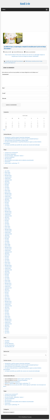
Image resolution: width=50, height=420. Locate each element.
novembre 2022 (8, 195)
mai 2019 (7, 257)
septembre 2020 (8, 233)
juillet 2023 (7, 183)
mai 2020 (7, 239)
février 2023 (7, 190)
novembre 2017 (8, 284)
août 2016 (7, 307)
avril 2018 (7, 277)
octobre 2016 (8, 304)
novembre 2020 (8, 230)
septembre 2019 (8, 251)
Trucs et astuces (19, 61)
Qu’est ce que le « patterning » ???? (12, 163)
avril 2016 (7, 313)
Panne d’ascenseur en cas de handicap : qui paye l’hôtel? (16, 140)
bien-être (11, 61)
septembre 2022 (8, 198)
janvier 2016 (7, 317)
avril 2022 (7, 205)
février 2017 (7, 298)
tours (14, 62)
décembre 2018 (8, 265)
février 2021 (7, 226)
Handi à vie (25, 3)
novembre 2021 (8, 213)
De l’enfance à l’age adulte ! (10, 154)
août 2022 (7, 199)
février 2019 (7, 262)
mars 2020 (7, 242)
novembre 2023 (8, 177)
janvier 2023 (7, 192)
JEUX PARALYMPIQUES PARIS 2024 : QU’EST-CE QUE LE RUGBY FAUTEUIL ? (22, 138)
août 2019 (7, 253)
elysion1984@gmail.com (18, 51)
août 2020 (7, 235)
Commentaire (5, 74)
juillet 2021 (7, 218)
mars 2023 (7, 189)
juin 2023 (7, 184)
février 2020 (7, 244)
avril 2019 (7, 259)
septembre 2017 (8, 287)
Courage (29, 416)
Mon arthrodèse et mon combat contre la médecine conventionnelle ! (19, 160)
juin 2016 (7, 310)
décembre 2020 (8, 229)
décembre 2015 (8, 319)
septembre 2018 (8, 269)
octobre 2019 (8, 250)
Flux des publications (9, 343)
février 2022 (7, 208)
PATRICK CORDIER (9, 383)
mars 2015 (7, 332)
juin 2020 (7, 238)
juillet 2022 (7, 200)
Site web (4, 98)
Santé (15, 61)
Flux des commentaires (10, 345)
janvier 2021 (7, 228)
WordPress (24, 416)
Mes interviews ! (8, 158)
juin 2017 (7, 292)
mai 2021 (7, 222)
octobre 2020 (8, 232)
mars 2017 (7, 296)
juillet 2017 (7, 290)
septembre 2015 (8, 323)
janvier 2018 (7, 281)
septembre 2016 (8, 305)
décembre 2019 (8, 247)
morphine (34, 61)
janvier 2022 (7, 209)
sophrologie (10, 62)
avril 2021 (7, 223)
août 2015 (7, 325)
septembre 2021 (8, 215)
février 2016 (7, 316)
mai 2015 (7, 329)
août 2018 (7, 271)
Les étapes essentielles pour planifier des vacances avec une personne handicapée (22, 144)
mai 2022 (7, 204)
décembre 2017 (8, 283)
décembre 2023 (8, 175)
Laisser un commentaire (30, 51)
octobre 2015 (8, 322)
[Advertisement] (25, 22)
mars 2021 (7, 224)
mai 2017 (7, 293)
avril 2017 (7, 295)
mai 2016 (7, 311)
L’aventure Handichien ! (10, 157)
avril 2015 (7, 331)
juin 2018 (7, 274)
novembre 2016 (8, 302)
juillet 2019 (7, 254)
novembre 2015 (8, 320)
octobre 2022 (8, 196)
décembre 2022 (8, 193)
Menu (4, 9)
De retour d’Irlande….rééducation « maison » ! (14, 155)
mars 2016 (7, 314)
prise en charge (39, 61)
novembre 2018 (8, 266)
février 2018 (7, 280)
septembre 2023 (8, 180)
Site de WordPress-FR (9, 346)
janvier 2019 (7, 263)
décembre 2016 (8, 301)
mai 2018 (7, 275)
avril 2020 (7, 241)
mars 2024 (7, 171)
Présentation (7, 161)
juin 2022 (7, 202)
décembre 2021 (8, 211)
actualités (7, 61)
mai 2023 (7, 185)
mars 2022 (7, 207)
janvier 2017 (7, 299)
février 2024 (7, 172)
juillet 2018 (7, 272)
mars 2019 (7, 260)
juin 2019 (7, 256)
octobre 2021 (8, 214)
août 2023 (7, 181)
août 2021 (7, 217)
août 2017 (7, 289)
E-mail (4, 93)
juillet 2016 (7, 308)
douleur (29, 61)
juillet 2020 (7, 237)
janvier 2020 (7, 245)
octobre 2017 (8, 286)
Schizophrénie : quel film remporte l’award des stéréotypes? (17, 137)
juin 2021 (7, 220)
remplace (6, 62)
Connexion (7, 342)
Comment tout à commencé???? (11, 152)
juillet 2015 (7, 326)
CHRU (26, 61)
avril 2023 (7, 187)
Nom (3, 87)
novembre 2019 (8, 248)
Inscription (7, 340)
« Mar (4, 129)
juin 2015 (7, 328)
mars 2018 (7, 278)
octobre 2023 (8, 178)
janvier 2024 (7, 174)
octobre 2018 (8, 268)
